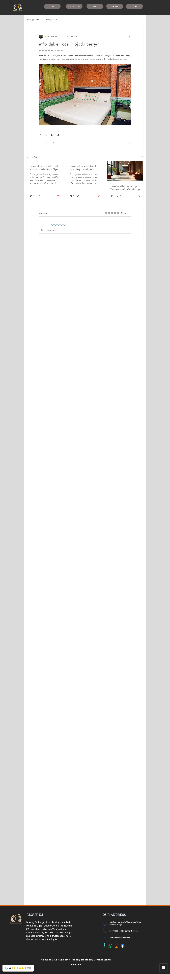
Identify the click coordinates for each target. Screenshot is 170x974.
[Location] (104, 923)
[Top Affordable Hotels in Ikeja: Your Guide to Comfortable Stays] (125, 171)
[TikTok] (104, 945)
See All (141, 156)
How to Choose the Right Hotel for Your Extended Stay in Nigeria (44, 167)
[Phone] (104, 931)
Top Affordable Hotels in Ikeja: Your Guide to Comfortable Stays (125, 188)
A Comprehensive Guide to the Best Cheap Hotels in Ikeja (83, 167)
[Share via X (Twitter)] (46, 135)
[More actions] (129, 36)
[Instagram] (116, 945)
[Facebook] (122, 945)
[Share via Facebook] (40, 135)
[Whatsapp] (110, 945)
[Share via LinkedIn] (52, 135)
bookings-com (33, 19)
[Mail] (104, 937)
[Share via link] (58, 135)
